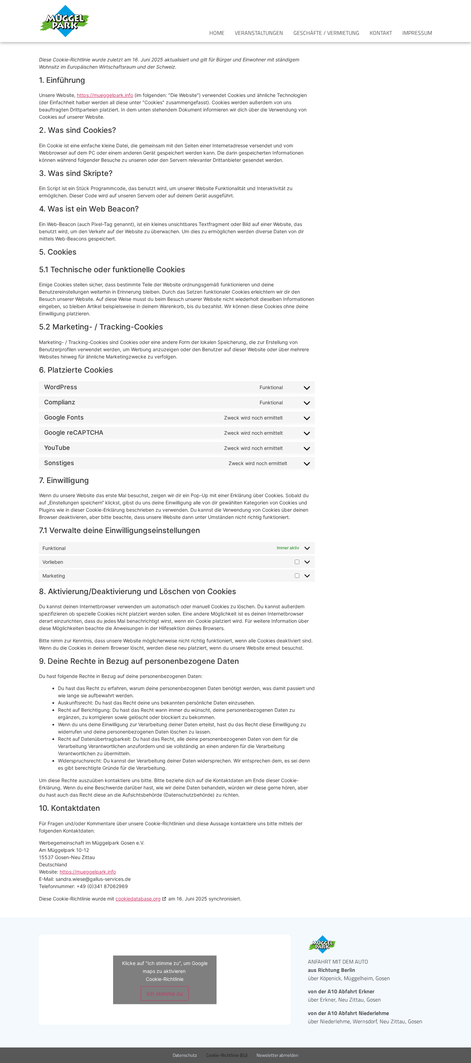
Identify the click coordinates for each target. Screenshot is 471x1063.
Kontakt (381, 33)
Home (216, 33)
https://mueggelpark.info (105, 95)
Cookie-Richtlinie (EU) (226, 1055)
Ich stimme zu (165, 993)
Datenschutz (185, 1055)
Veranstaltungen (259, 33)
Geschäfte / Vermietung (326, 33)
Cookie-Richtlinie (164, 979)
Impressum (417, 33)
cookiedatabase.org (138, 899)
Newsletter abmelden (277, 1055)
